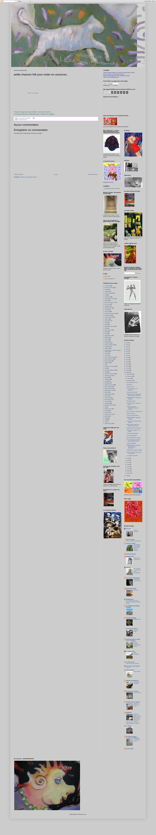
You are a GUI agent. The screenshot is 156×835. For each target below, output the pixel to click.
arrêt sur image (108, 293)
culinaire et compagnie (110, 313)
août (128, 458)
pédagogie (107, 383)
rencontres (107, 397)
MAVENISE (129, 712)
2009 (127, 372)
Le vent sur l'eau (137, 692)
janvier (129, 473)
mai (128, 464)
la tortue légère (130, 748)
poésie (106, 396)
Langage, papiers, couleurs (133, 702)
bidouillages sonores (110, 298)
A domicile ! (136, 590)
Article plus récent (18, 174)
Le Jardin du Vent (130, 651)
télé (105, 407)
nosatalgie (107, 379)
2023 (127, 342)
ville (106, 421)
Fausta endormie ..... (132, 413)
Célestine (128, 528)
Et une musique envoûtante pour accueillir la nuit (133, 440)
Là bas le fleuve (137, 671)
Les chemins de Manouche (133, 578)
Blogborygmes (130, 599)
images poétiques (109, 344)
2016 (127, 357)
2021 (127, 347)
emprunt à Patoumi (131, 443)
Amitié (106, 289)
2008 (127, 475)
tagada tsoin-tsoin (109, 405)
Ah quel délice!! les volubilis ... (134, 437)
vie (105, 419)
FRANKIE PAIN (130, 556)
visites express (108, 423)
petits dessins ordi (109, 390)
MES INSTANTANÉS (131, 588)
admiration (107, 285)
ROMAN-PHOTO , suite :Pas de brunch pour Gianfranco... (134, 447)
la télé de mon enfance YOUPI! (134, 450)
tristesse (107, 412)
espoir (106, 322)
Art (105, 295)
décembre (129, 374)
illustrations (107, 343)
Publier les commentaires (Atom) (29, 177)
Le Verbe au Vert (130, 662)
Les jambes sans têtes (132, 455)
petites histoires (108, 388)
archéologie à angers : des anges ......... (133, 430)
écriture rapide (108, 317)
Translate (115, 85)
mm (105, 368)
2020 (127, 349)
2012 (127, 366)
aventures (107, 297)
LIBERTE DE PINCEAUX (132, 680)
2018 (127, 353)
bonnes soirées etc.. (109, 302)
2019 (127, 351)
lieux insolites (108, 361)
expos (106, 324)
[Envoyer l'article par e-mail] (33, 118)
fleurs (106, 331)
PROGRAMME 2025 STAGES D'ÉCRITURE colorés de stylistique (137, 547)
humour (106, 341)
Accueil (56, 174)
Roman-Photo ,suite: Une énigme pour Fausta (133, 425)
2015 (127, 359)
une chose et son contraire (133, 666)
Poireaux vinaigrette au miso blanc (133, 540)
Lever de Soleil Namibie (133, 415)
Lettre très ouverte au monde (132, 663)
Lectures (107, 355)
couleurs (107, 311)
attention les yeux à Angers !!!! (134, 428)
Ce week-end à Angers (132, 433)
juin (128, 462)
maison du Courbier (109, 366)
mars (128, 468)
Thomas (108, 276)
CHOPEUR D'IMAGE (131, 618)
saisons (106, 401)
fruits (106, 333)
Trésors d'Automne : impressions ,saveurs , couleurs (133, 408)
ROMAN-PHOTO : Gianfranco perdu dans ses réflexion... (134, 395)
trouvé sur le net (108, 414)
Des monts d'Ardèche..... (132, 628)
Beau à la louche (130, 539)
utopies (106, 416)
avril (128, 466)
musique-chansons (23, 119)
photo (106, 392)
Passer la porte (130, 386)
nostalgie (107, 381)
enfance (107, 319)
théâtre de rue (108, 408)
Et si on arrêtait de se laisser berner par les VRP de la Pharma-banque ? (133, 602)
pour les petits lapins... (132, 435)
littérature (107, 362)
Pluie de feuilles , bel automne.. (132, 389)
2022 (127, 345)
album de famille (109, 287)
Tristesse (128, 667)
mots (106, 372)
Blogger (84, 814)
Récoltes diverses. (131, 401)
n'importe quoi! (108, 375)
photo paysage (108, 394)
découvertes (108, 315)
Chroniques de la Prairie (132, 691)
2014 (127, 361)
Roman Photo (108, 399)
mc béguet (128, 726)
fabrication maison (109, 326)
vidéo (106, 418)
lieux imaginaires (109, 359)
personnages (108, 386)
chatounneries (108, 308)
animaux (107, 291)
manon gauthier (130, 670)
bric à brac (107, 304)
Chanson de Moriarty (132, 392)
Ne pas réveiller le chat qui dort (134, 411)
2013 (127, 364)
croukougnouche (110, 278)
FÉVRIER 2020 (137, 619)
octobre (129, 378)
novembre (129, 376)
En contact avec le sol (132, 382)
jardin (106, 353)
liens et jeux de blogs (110, 357)
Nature (106, 377)
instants (106, 348)
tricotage (107, 410)
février (128, 471)
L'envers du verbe (130, 543)
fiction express (108, 330)
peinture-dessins (109, 384)
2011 (127, 368)
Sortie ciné (129, 384)
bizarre (106, 300)
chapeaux (107, 306)
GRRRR (107, 337)
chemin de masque (131, 554)
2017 (127, 355)
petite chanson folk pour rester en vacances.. (134, 453)
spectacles (107, 403)
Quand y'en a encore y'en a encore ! (136, 705)
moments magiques (109, 370)
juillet (128, 460)
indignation (107, 346)
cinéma (106, 309)
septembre (130, 380)
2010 (127, 370)
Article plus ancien (92, 174)
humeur (106, 339)
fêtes (106, 328)
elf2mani (128, 567)
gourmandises (108, 335)
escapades (107, 320)
